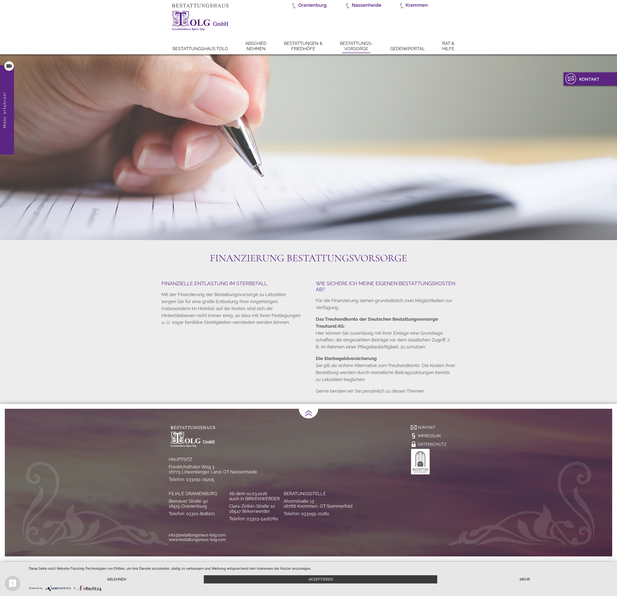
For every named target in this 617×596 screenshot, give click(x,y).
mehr (525, 579)
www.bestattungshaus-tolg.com (197, 539)
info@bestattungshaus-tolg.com (197, 535)
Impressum (429, 436)
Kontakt (427, 427)
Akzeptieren (320, 579)
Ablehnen (116, 579)
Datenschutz (432, 444)
